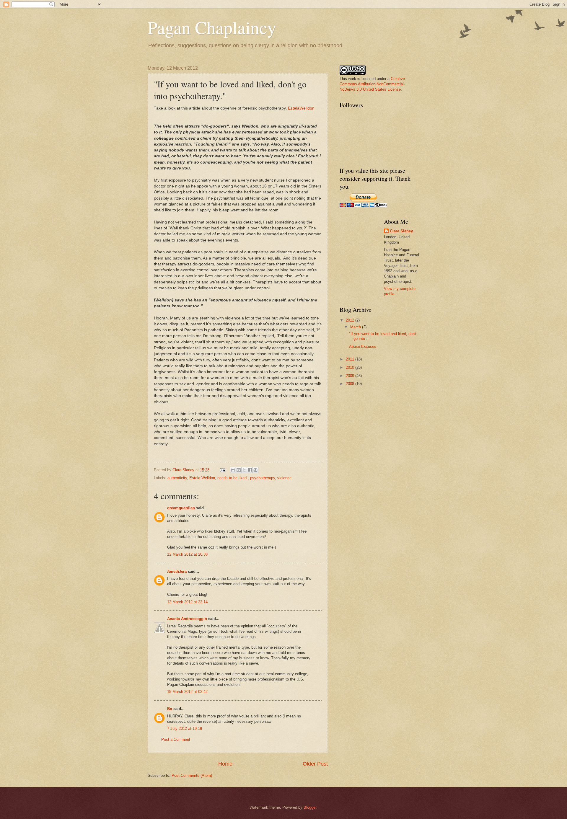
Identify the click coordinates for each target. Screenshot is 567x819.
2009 (350, 375)
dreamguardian (181, 508)
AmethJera (177, 571)
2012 (350, 320)
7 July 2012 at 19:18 (184, 728)
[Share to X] (244, 470)
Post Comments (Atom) (192, 775)
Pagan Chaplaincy (212, 27)
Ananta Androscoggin (187, 618)
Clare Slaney (401, 231)
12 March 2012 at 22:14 (187, 602)
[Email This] (233, 470)
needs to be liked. (232, 478)
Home (225, 764)
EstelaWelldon (301, 108)
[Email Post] (222, 470)
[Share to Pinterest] (255, 470)
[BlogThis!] (239, 470)
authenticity (177, 478)
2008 (350, 383)
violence (284, 478)
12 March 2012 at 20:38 (187, 554)
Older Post (315, 764)
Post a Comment (175, 739)
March (356, 327)
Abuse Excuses (362, 346)
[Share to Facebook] (250, 470)
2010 (350, 367)
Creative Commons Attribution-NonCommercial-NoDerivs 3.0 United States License (372, 84)
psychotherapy (262, 478)
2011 (350, 359)
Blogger (310, 807)
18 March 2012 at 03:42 (187, 691)
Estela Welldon (202, 478)
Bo (169, 709)
